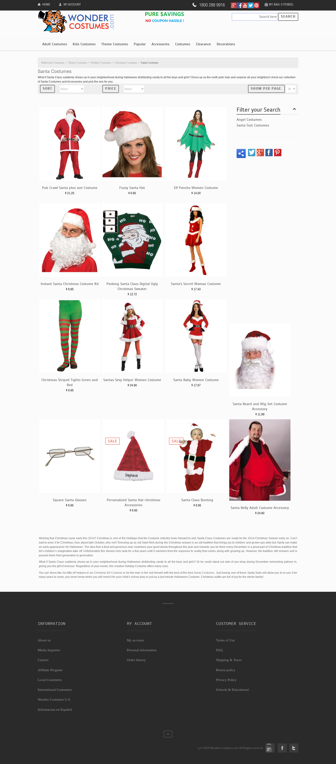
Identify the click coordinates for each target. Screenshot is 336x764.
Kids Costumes (84, 44)
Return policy (225, 670)
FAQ (219, 650)
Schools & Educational (232, 689)
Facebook (282, 748)
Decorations (226, 44)
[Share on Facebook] (269, 152)
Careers (43, 660)
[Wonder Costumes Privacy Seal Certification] (56, 745)
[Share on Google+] (260, 152)
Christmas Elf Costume (108, 572)
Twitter (293, 748)
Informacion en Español (55, 709)
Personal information (142, 650)
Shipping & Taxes (229, 660)
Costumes (182, 44)
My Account (72, 4)
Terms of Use (225, 640)
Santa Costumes (204, 572)
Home (46, 4)
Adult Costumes (54, 44)
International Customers (55, 689)
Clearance (203, 44)
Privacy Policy (226, 680)
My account (135, 640)
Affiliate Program (50, 670)
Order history (136, 660)
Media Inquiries (49, 650)
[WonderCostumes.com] (78, 22)
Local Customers (50, 680)
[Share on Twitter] (251, 152)
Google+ (270, 748)
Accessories (160, 44)
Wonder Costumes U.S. (54, 699)
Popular (140, 44)
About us (44, 640)
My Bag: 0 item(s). (281, 4)
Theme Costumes (114, 44)
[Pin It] (277, 152)
